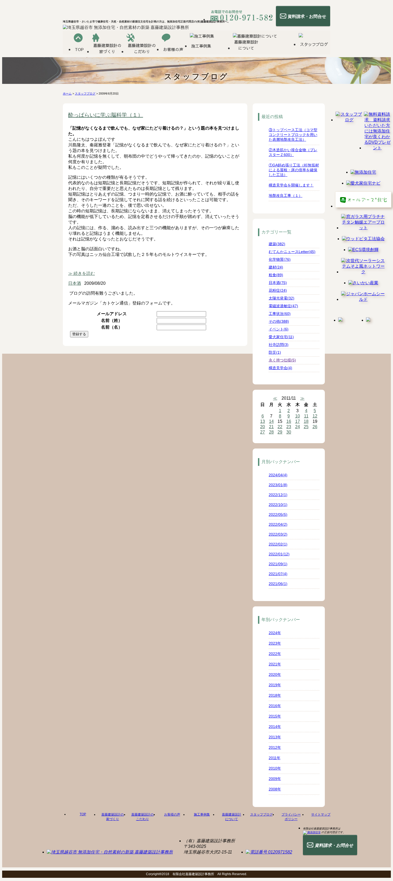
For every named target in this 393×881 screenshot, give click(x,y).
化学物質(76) (280, 259)
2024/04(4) (278, 475)
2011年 (274, 758)
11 (306, 416)
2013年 (275, 737)
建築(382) (277, 244)
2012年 (275, 747)
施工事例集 (202, 814)
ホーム (67, 93)
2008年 (275, 789)
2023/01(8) (278, 485)
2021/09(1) (278, 564)
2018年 (275, 695)
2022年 (275, 654)
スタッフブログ (85, 93)
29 (280, 432)
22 (280, 426)
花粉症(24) (278, 290)
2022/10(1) (278, 504)
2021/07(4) (278, 574)
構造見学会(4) (280, 368)
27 (262, 432)
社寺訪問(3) (278, 344)
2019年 (275, 685)
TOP (83, 814)
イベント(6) (278, 329)
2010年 (275, 768)
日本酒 (74, 283)
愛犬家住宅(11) (281, 337)
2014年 (275, 726)
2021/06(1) (278, 584)
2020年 (275, 674)
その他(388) (279, 321)
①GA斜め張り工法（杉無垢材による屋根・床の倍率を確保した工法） (294, 170)
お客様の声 (172, 814)
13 (262, 421)
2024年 (275, 633)
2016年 (275, 706)
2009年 (275, 779)
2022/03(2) (278, 534)
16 (288, 421)
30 (288, 432)
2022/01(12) (279, 554)
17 (297, 421)
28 (271, 432)
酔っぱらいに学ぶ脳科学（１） (105, 115)
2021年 (275, 664)
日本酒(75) (278, 282)
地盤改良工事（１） (285, 195)
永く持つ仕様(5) (282, 360)
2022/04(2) (278, 524)
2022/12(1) (278, 495)
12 (315, 416)
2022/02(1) (278, 544)
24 (297, 426)
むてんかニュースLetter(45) (292, 252)
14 (271, 421)
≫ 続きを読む (81, 273)
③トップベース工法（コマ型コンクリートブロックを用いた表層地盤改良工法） (293, 135)
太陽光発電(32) (281, 298)
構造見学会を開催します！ (291, 185)
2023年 (275, 643)
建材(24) (276, 267)
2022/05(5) (278, 514)
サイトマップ (320, 814)
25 (306, 426)
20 (262, 426)
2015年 (275, 716)
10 (297, 416)
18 (306, 421)
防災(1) (275, 352)
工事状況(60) (280, 313)
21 (271, 426)
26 (315, 426)
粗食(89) (276, 275)
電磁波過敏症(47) (283, 306)
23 (288, 426)
